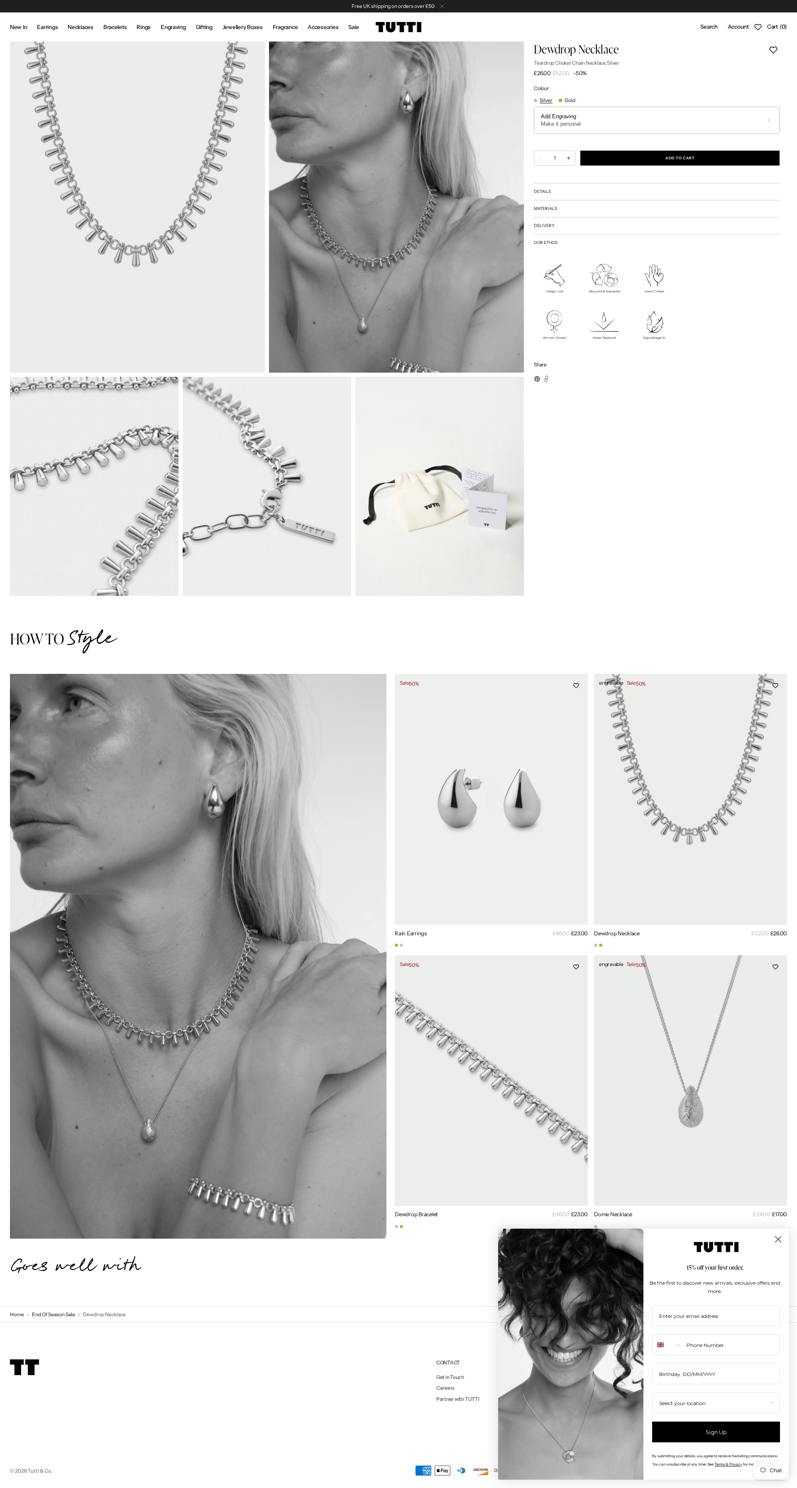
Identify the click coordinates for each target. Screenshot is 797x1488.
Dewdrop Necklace (617, 933)
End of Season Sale (53, 1314)
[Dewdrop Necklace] (595, 945)
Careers (445, 1388)
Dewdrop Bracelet (416, 1214)
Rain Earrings (411, 933)
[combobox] (667, 1345)
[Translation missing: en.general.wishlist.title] (758, 27)
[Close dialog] (778, 1239)
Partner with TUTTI (457, 1399)
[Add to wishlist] (773, 50)
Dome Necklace (613, 1214)
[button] (708, 27)
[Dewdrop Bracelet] (396, 1226)
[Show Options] (772, 1403)
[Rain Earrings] (396, 945)
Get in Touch (450, 1377)
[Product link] (491, 811)
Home (17, 1314)
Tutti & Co (39, 1471)
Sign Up (716, 1432)
